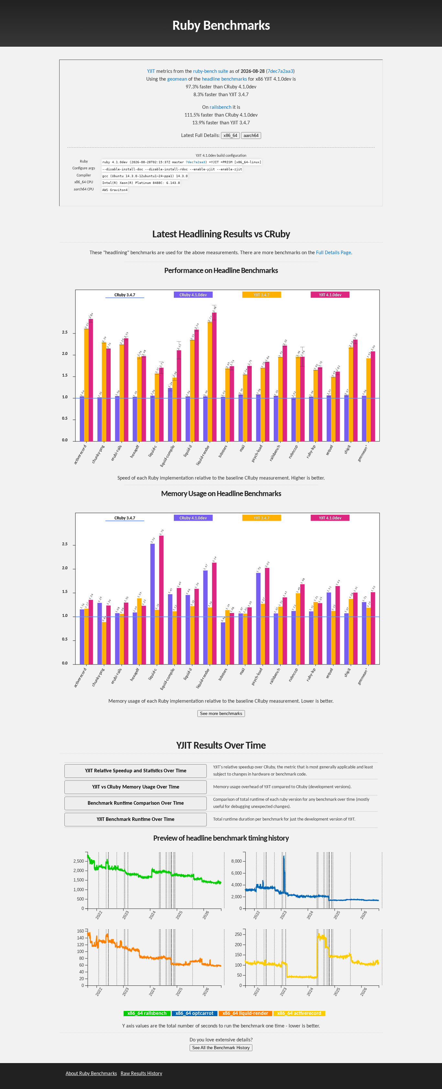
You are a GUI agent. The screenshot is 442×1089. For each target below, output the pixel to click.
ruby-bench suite (210, 71)
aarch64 (251, 135)
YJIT (151, 71)
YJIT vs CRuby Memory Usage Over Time (135, 787)
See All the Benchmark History (221, 1047)
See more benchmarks (221, 713)
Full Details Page (333, 252)
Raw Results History (141, 1073)
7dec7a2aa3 (280, 71)
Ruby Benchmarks (221, 26)
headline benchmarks (224, 79)
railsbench (220, 107)
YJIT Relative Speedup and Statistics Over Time (135, 771)
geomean (177, 79)
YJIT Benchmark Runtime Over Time (135, 819)
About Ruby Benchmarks (91, 1073)
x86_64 (230, 135)
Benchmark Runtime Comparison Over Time (136, 803)
